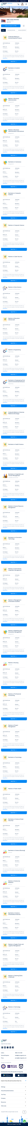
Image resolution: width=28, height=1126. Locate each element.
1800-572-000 (18, 1052)
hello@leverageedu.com (20, 1055)
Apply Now (13, 61)
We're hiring (10, 3)
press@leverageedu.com (20, 1058)
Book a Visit (23, 1)
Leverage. (9, 1111)
